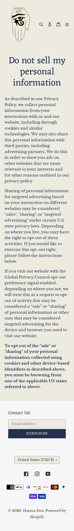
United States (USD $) (36, 460)
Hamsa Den (33, 511)
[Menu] (67, 24)
